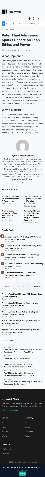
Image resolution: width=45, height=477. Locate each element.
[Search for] (38, 18)
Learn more (22, 470)
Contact (28, 427)
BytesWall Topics (31, 133)
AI (2, 422)
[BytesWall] (11, 11)
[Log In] (29, 18)
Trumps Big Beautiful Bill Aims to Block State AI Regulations (11, 198)
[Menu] (42, 18)
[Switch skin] (33, 18)
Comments (35, 286)
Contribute (29, 431)
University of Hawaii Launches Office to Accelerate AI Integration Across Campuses (32, 215)
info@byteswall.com (10, 410)
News (11, 29)
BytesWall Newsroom (12, 50)
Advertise (29, 436)
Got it (22, 473)
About (27, 422)
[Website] (22, 182)
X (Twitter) (7, 449)
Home (5, 29)
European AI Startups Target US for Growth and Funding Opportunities (32, 199)
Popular (21, 286)
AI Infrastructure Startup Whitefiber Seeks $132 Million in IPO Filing (10, 214)
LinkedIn (6, 454)
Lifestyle (5, 436)
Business (5, 431)
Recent (8, 286)
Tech (4, 427)
